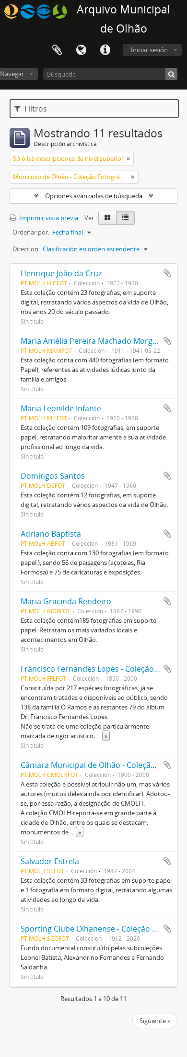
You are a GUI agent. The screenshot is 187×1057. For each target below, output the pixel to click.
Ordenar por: (30, 232)
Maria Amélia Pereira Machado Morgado (93, 341)
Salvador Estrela (50, 861)
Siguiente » (155, 1020)
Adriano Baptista (51, 533)
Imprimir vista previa (48, 218)
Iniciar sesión (149, 49)
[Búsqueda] (171, 74)
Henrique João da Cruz (61, 273)
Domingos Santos (53, 476)
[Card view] (107, 218)
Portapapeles (57, 50)
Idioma (81, 50)
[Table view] (125, 218)
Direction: (26, 249)
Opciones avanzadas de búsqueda (94, 195)
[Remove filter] (128, 158)
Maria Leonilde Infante (61, 408)
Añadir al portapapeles (167, 273)
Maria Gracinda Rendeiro (66, 601)
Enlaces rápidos (105, 50)
